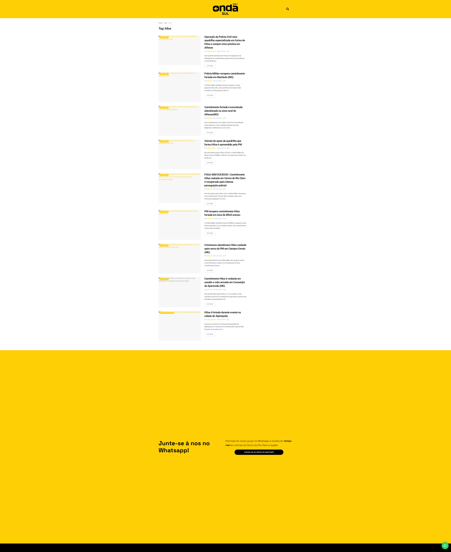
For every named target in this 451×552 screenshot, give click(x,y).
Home (160, 23)
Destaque (164, 37)
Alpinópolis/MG (166, 313)
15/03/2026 (218, 118)
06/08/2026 (222, 51)
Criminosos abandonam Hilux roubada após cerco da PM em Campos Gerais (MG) (225, 249)
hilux (170, 23)
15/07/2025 (218, 218)
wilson (209, 81)
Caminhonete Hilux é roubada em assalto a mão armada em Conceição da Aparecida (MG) (224, 282)
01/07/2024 (222, 319)
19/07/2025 (218, 189)
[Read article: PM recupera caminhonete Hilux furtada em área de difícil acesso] (180, 225)
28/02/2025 (218, 289)
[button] (287, 9)
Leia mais (211, 65)
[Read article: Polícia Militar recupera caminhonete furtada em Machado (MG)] (180, 87)
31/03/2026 (218, 81)
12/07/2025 (218, 256)
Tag (165, 23)
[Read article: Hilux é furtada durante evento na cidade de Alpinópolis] (180, 326)
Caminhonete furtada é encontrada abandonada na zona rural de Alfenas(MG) (223, 111)
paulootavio (211, 51)
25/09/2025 (222, 148)
